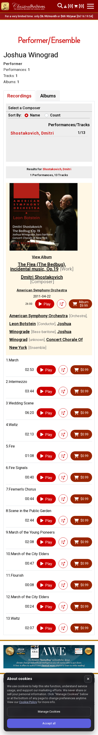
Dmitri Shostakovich (42, 277)
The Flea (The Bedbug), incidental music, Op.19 (38, 267)
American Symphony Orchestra (42, 290)
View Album (42, 257)
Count (55, 115)
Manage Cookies (49, 711)
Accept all (49, 723)
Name (35, 115)
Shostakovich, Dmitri (32, 133)
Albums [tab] (48, 96)
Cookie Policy (28, 702)
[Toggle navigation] (90, 6)
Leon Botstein (22, 323)
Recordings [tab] (19, 96)
